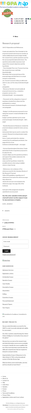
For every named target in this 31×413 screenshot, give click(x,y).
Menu (16, 36)
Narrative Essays (7, 280)
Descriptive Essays (7, 287)
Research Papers (7, 304)
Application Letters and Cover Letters (13, 397)
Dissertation (5, 290)
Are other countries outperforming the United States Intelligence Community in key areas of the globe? (15, 336)
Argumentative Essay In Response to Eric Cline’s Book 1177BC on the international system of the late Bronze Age (14, 357)
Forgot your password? (9, 254)
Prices (4, 391)
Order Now (5, 384)
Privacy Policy (6, 395)
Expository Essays (7, 297)
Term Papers (6, 308)
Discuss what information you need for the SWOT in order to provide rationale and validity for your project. (15, 328)
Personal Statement (8, 301)
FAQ (3, 382)
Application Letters (7, 273)
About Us (5, 378)
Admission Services (7, 270)
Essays (7, 210)
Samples (4, 387)
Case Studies (6, 284)
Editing (4, 294)
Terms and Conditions (8, 393)
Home (4, 376)
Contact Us (5, 380)
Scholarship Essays (7, 277)
